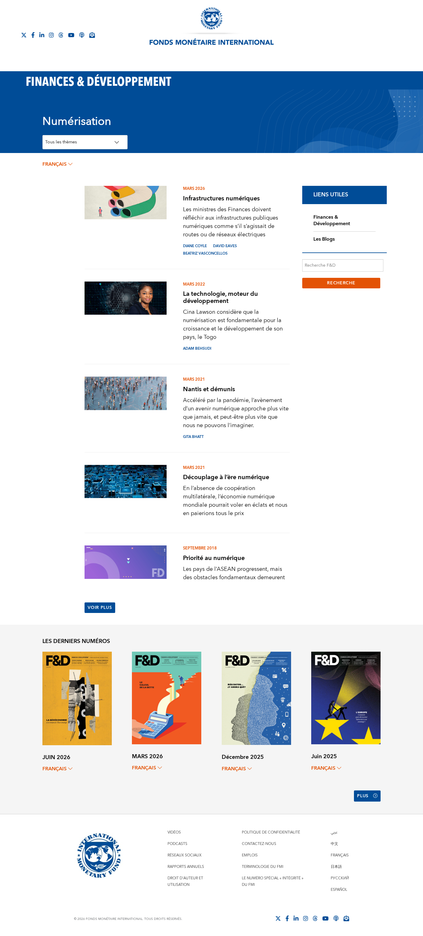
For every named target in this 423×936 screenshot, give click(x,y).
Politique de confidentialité (271, 832)
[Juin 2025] (346, 697)
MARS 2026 (194, 188)
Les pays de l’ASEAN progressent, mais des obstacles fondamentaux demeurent (234, 573)
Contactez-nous (259, 844)
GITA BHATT (193, 437)
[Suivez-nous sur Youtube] (71, 35)
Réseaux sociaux (185, 855)
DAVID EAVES (225, 246)
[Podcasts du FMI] (82, 35)
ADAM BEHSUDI (197, 348)
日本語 (336, 867)
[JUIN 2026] (77, 698)
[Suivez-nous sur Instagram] (51, 35)
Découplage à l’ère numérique (226, 477)
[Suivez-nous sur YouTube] (325, 918)
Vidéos (174, 832)
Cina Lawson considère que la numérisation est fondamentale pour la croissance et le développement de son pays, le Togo (233, 324)
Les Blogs (324, 239)
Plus (362, 796)
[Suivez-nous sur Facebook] (33, 35)
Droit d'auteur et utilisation (185, 881)
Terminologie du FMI (262, 867)
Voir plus (100, 607)
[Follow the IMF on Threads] (61, 35)
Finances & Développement (331, 220)
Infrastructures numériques (221, 198)
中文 (334, 844)
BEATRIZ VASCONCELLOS (205, 253)
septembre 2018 (200, 548)
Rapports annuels (186, 867)
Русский (340, 878)
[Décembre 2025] (256, 698)
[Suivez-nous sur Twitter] (24, 35)
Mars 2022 (194, 284)
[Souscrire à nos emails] (92, 35)
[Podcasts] (336, 918)
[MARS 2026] (166, 697)
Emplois (250, 855)
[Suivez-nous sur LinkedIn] (41, 35)
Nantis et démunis (209, 389)
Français (340, 855)
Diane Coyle (195, 246)
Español (339, 889)
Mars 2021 (194, 379)
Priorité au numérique (214, 558)
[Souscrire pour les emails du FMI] (346, 918)
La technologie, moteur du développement (220, 297)
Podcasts (177, 844)
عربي (334, 832)
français (54, 164)
